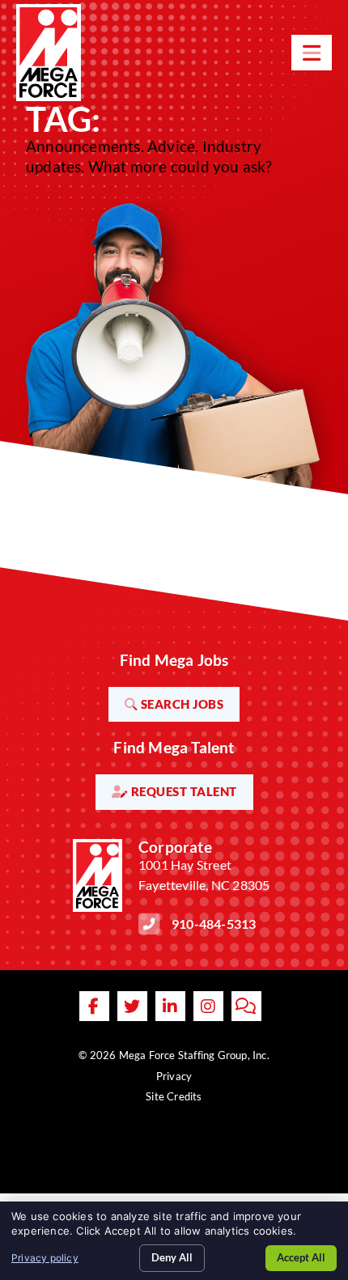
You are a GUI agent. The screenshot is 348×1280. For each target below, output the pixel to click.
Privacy (174, 1076)
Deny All (172, 1257)
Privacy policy (45, 1258)
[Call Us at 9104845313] (148, 924)
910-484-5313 (214, 923)
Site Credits (174, 1096)
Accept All (301, 1257)
